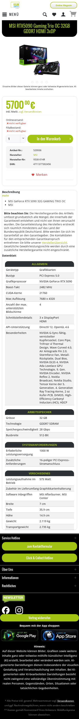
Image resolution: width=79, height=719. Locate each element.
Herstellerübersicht (54, 242)
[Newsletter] (39, 598)
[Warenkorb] (73, 14)
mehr (5, 195)
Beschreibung (11, 192)
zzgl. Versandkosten (30, 111)
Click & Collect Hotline (39, 558)
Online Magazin (64, 5)
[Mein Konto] (63, 14)
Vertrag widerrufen (39, 617)
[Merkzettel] (54, 14)
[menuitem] (10, 14)
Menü (14, 14)
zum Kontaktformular (39, 546)
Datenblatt (9, 255)
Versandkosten (65, 700)
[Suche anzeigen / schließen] (45, 14)
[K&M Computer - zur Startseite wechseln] (15, 5)
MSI (35, 155)
